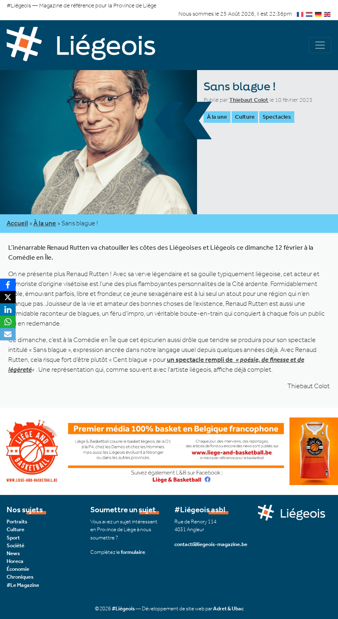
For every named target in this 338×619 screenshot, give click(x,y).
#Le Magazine (23, 585)
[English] (327, 13)
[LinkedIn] (8, 309)
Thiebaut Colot (248, 99)
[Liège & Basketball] (169, 451)
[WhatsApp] (8, 322)
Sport (13, 538)
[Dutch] (309, 13)
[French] (300, 13)
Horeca (15, 561)
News (13, 553)
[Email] (8, 334)
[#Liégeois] (88, 45)
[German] (318, 13)
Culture (245, 116)
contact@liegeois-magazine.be (210, 544)
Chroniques (20, 577)
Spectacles (277, 116)
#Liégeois (123, 608)
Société (15, 545)
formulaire (133, 552)
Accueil (17, 223)
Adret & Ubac (228, 608)
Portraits (17, 521)
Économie (18, 569)
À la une (217, 116)
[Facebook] (8, 285)
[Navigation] (320, 45)
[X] (8, 297)
